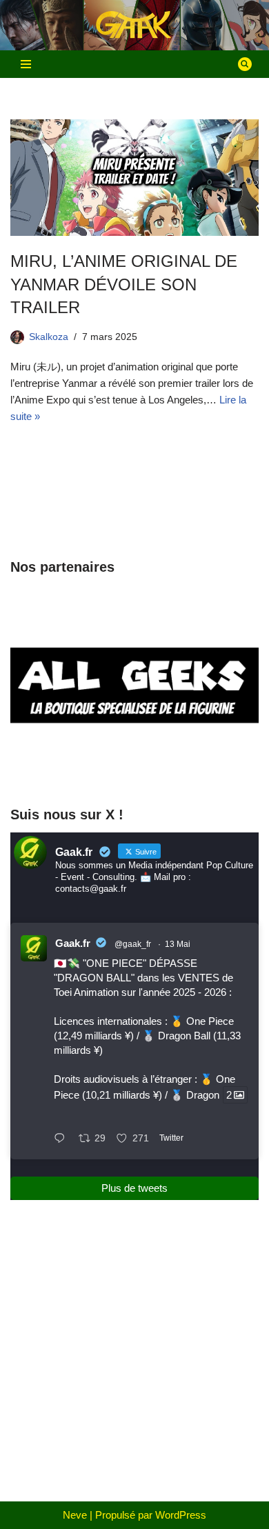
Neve (75, 1515)
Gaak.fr (72, 943)
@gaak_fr (132, 944)
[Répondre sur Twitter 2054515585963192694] (62, 1139)
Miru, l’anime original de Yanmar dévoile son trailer (123, 284)
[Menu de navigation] (25, 64)
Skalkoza (48, 337)
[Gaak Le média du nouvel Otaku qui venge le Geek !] (134, 25)
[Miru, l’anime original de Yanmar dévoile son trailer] (134, 177)
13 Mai (177, 944)
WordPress (180, 1515)
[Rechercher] (245, 64)
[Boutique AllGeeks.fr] (134, 767)
